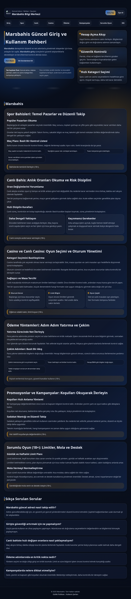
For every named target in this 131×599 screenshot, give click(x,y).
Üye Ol (120, 13)
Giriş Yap (110, 13)
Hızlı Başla (10, 61)
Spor (22, 23)
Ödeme (66, 23)
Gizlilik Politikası (58, 594)
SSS (123, 23)
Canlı (36, 23)
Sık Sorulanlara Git (25, 61)
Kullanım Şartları (72, 594)
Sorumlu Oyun (106, 23)
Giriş (8, 23)
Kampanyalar (84, 23)
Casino (51, 23)
